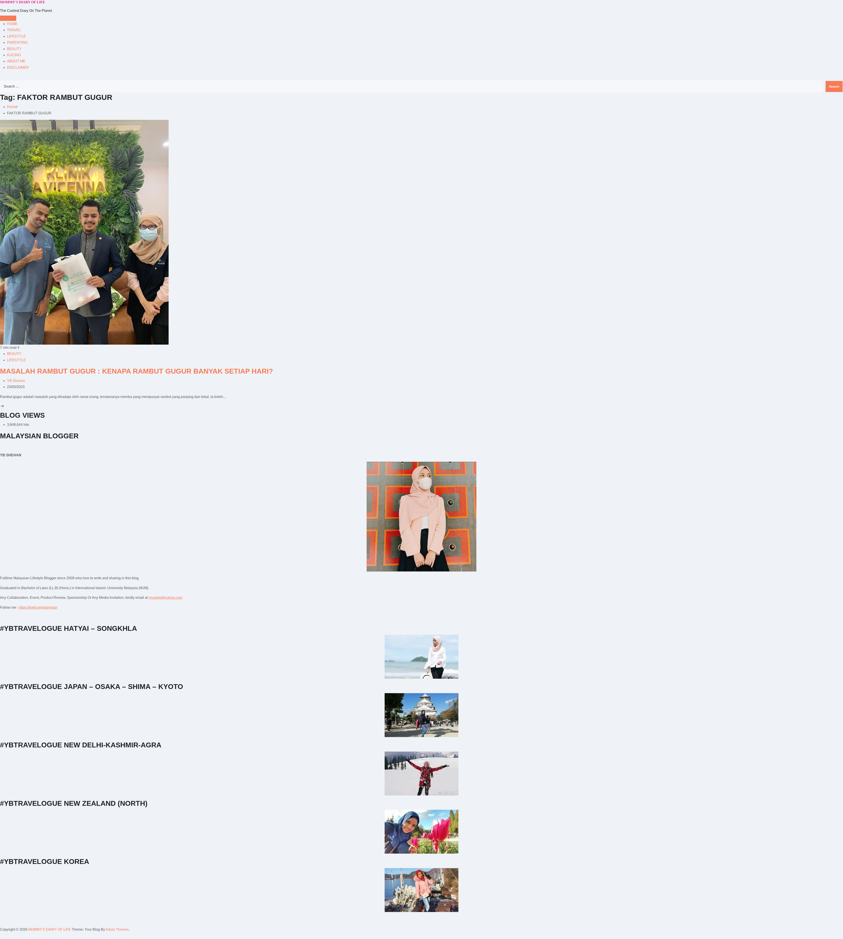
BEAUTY (14, 49)
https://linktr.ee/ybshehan (38, 607)
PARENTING (17, 42)
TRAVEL (14, 30)
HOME (12, 24)
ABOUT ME (16, 61)
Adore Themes (117, 929)
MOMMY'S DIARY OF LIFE (22, 2)
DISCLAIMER (18, 67)
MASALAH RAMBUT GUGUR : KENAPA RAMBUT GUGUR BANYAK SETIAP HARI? (136, 371)
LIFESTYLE (16, 36)
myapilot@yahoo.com (165, 597)
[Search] (1, 77)
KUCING (14, 55)
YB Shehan (16, 381)
